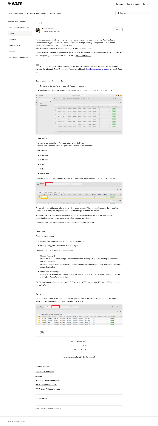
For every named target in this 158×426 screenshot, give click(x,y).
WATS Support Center (16, 13)
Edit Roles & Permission (18, 57)
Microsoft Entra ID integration (47, 380)
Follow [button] (118, 29)
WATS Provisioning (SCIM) (46, 385)
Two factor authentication (19, 27)
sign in (43, 408)
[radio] (73, 345)
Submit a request (133, 4)
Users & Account (56, 13)
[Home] (15, 5)
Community (120, 4)
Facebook (37, 332)
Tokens (12, 51)
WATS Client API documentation (48, 389)
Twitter (40, 332)
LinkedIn (43, 332)
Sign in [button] (145, 4)
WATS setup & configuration (36, 13)
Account (12, 39)
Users (11, 33)
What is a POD (14, 45)
